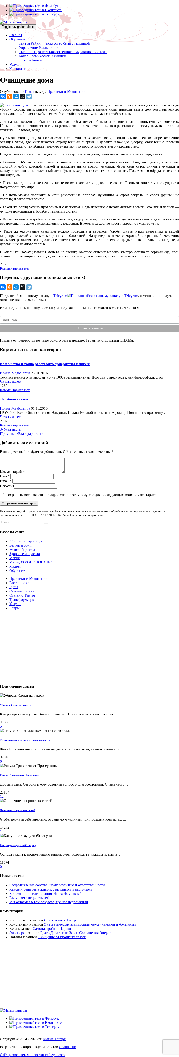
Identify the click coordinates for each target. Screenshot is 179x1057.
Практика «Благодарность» (21, 434)
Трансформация (21, 600)
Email (4, 481)
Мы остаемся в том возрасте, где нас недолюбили (48, 902)
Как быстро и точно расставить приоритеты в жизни (45, 364)
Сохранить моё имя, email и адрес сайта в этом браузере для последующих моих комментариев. (81, 495)
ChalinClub (67, 1047)
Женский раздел (22, 550)
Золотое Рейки (30, 60)
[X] (22, 96)
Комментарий (11, 472)
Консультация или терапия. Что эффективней (45, 893)
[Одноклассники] (9, 96)
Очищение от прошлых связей (17, 810)
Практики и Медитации (66, 92)
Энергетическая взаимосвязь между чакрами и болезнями (90, 924)
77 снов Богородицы (25, 541)
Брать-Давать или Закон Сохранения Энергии (77, 933)
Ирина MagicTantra (15, 373)
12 (2, 796)
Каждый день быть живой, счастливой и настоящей (50, 889)
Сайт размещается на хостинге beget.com (32, 1055)
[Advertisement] (89, 646)
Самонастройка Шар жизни (55, 929)
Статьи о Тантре (22, 595)
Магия (14, 558)
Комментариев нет (15, 268)
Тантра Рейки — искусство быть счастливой (54, 43)
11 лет (29, 92)
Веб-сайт (7, 486)
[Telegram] (29, 96)
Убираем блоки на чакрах (15, 704)
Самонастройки (21, 591)
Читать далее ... (12, 381)
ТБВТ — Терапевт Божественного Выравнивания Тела (63, 52)
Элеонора (17, 933)
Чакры (14, 608)
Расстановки (19, 583)
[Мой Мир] (16, 96)
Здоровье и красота (24, 554)
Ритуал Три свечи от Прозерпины (19, 775)
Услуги (15, 64)
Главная (15, 35)
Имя (3, 476)
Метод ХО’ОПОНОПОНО (30, 562)
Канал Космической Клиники (42, 56)
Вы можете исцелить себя (29, 898)
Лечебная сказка (14, 399)
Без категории (20, 545)
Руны (13, 587)
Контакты (17, 69)
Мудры (15, 566)
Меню (18, 27)
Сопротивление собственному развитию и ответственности (57, 885)
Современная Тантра (60, 920)
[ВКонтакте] (3, 96)
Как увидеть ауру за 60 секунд (18, 845)
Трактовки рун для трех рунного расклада (25, 740)
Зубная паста (10, 429)
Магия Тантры (54, 1039)
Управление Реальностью (39, 48)
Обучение (17, 39)
